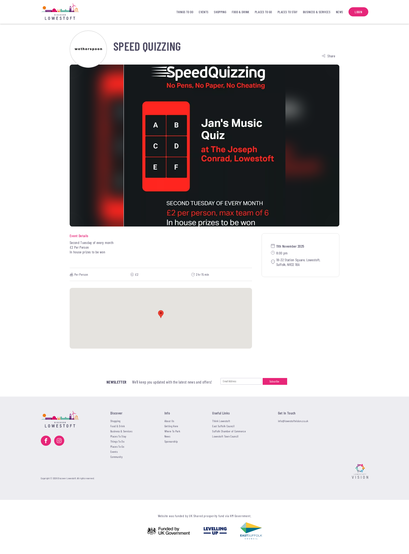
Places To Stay (287, 12)
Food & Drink (240, 12)
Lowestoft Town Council (225, 436)
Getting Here (171, 426)
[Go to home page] (67, 12)
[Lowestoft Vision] (360, 472)
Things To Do (184, 12)
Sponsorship (171, 441)
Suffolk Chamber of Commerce (229, 431)
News (339, 12)
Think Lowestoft (221, 421)
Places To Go (263, 12)
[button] (161, 314)
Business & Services (316, 12)
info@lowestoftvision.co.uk (293, 421)
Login (358, 12)
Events (203, 12)
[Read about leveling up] (215, 531)
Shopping (220, 12)
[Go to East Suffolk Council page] (251, 531)
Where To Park (172, 431)
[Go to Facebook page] (46, 441)
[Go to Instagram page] (59, 441)
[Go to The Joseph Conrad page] (88, 49)
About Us (169, 421)
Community (116, 457)
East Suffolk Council (223, 426)
